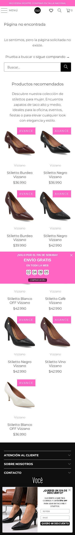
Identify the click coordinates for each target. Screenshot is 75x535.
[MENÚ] (2, 10)
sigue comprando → (53, 57)
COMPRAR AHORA (37, 280)
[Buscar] (60, 10)
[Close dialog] (71, 255)
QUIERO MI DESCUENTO (55, 523)
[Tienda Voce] (37, 10)
